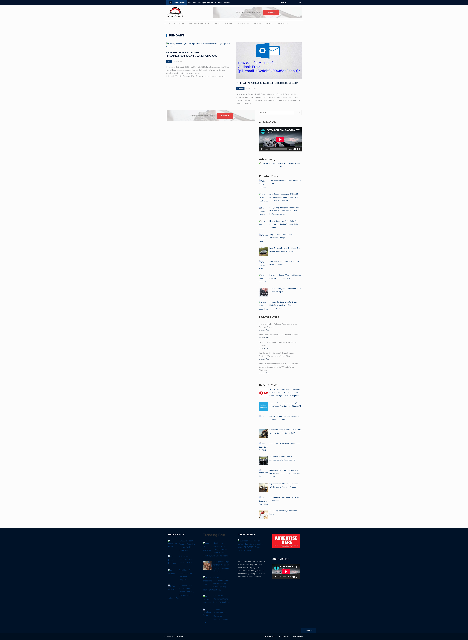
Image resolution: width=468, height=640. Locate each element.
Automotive (179, 23)
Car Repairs (229, 23)
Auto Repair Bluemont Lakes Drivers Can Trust (278, 335)
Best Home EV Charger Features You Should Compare (209, 3)
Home (167, 23)
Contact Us (281, 23)
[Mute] (294, 149)
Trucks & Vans (243, 23)
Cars (215, 23)
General (268, 23)
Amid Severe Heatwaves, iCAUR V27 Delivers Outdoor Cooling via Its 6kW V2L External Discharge (278, 367)
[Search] (299, 2)
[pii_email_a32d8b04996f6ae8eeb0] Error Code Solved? (267, 83)
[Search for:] (288, 2)
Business (240, 89)
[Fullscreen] (298, 149)
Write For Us (298, 636)
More (169, 61)
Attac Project (269, 636)
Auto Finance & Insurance (198, 23)
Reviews (257, 23)
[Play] (262, 149)
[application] (280, 139)
